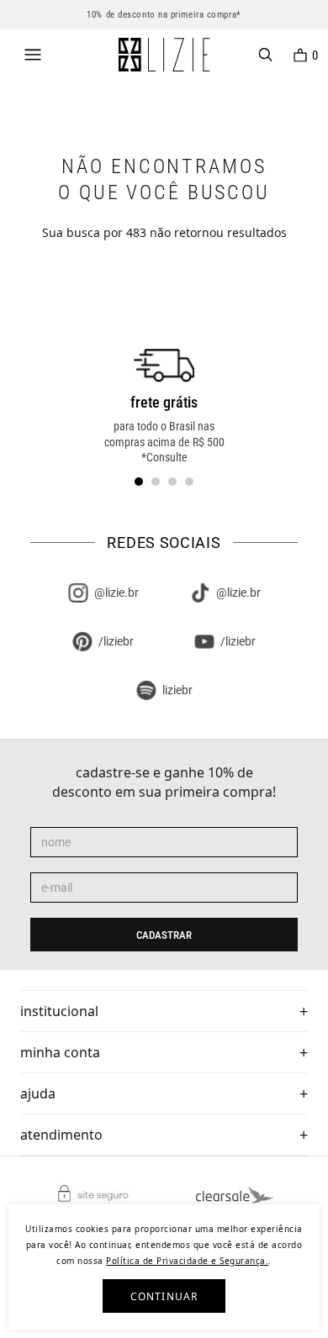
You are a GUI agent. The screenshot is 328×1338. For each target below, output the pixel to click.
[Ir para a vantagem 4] (189, 481)
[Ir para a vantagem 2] (155, 481)
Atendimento (61, 1134)
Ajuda (38, 1093)
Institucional (59, 1011)
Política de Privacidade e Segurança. (187, 1261)
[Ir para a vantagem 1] (139, 481)
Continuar (164, 1296)
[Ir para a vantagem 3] (172, 481)
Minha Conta (60, 1052)
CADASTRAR (164, 935)
